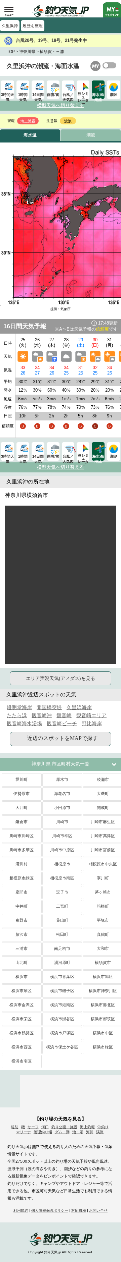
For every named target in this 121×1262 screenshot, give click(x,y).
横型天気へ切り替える (60, 105)
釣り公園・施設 (64, 1127)
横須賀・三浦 (52, 51)
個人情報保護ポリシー (49, 1210)
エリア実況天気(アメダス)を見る (60, 678)
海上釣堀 (87, 1127)
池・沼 (77, 1132)
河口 (45, 1127)
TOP (11, 51)
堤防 (14, 1127)
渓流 (100, 1132)
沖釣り (103, 1127)
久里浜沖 (10, 25)
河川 (89, 1132)
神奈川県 (27, 51)
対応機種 (78, 1210)
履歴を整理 (33, 25)
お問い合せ (98, 1210)
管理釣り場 (43, 1132)
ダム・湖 (62, 1132)
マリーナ (23, 1132)
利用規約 (20, 1210)
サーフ (33, 1127)
